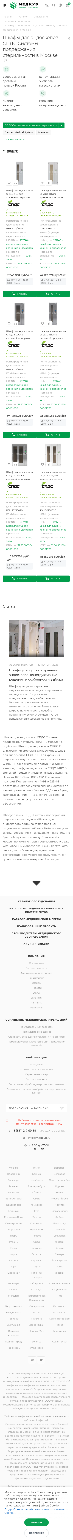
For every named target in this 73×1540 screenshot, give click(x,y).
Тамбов (36, 1235)
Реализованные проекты (37, 926)
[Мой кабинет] (60, 5)
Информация (36, 1057)
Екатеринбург (36, 1186)
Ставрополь (36, 1306)
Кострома (36, 1248)
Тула (36, 1211)
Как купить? (36, 1064)
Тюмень (13, 1186)
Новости (37, 987)
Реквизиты (36, 1007)
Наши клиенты (37, 977)
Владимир (13, 1173)
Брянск (36, 1173)
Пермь (37, 1266)
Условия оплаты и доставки (36, 1069)
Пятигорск (59, 1306)
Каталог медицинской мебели (36, 919)
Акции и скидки (36, 943)
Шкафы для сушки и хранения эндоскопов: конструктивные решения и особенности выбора (36, 674)
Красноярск (13, 1204)
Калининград (13, 1341)
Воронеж (59, 1167)
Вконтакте (32, 1360)
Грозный (60, 1229)
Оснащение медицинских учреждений (36, 1019)
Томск (36, 1167)
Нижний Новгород (36, 1275)
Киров (13, 1254)
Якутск (13, 1289)
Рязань (13, 1241)
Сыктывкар (13, 1324)
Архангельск (59, 1341)
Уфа (13, 1266)
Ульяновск (36, 1347)
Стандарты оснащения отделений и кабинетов (36, 1036)
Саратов (36, 1254)
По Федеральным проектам (36, 1026)
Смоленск (60, 1235)
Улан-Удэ (36, 1289)
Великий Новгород (13, 1333)
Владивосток (59, 1289)
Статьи (37, 992)
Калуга (59, 1248)
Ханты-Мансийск (59, 1180)
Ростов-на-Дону (13, 1217)
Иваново (13, 1192)
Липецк (59, 1241)
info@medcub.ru (39, 1137)
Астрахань (13, 1229)
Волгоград (59, 1223)
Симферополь (13, 1223)
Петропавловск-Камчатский (36, 1297)
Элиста (36, 1217)
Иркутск (59, 1204)
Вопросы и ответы (36, 968)
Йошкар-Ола (59, 1260)
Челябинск (36, 1180)
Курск (13, 1248)
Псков (59, 1324)
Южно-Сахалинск (59, 1283)
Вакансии (36, 997)
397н (9, 259)
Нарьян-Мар (36, 1331)
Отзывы (36, 982)
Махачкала (59, 1312)
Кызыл (59, 1192)
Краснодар (36, 1223)
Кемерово (36, 1204)
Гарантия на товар (36, 1074)
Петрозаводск (13, 1306)
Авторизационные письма (36, 973)
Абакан (36, 1192)
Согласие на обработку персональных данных (36, 1084)
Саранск (36, 1260)
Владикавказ (13, 1312)
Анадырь (13, 1283)
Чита (60, 1295)
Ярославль (36, 1229)
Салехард (13, 1180)
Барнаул (13, 1211)
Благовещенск (59, 1211)
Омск (36, 1198)
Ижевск (59, 1272)
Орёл (36, 1241)
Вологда (36, 1341)
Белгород (59, 1173)
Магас (36, 1312)
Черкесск (13, 1318)
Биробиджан (36, 1324)
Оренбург (13, 1272)
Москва (13, 1167)
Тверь (13, 1235)
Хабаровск (36, 1283)
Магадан (13, 1295)
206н (29, 255)
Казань (13, 1260)
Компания (36, 956)
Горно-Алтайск (13, 1198)
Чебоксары (13, 1347)
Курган (59, 1186)
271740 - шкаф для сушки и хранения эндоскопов (19, 244)
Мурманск (59, 1331)
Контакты (36, 1002)
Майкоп (59, 1217)
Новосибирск (59, 1198)
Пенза (59, 1266)
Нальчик (36, 1318)
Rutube (41, 1360)
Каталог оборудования (36, 901)
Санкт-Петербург (59, 1318)
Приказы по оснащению (36, 1031)
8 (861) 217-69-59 (24, 1130)
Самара (59, 1254)
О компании (36, 963)
